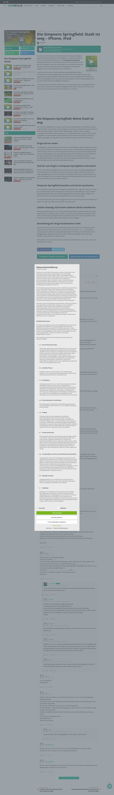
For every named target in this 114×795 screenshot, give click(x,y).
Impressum (49, 528)
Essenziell (42, 508)
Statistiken (63, 508)
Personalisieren (57, 525)
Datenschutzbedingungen (61, 528)
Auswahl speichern (56, 517)
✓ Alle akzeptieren (56, 513)
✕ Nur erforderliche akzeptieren (56, 522)
